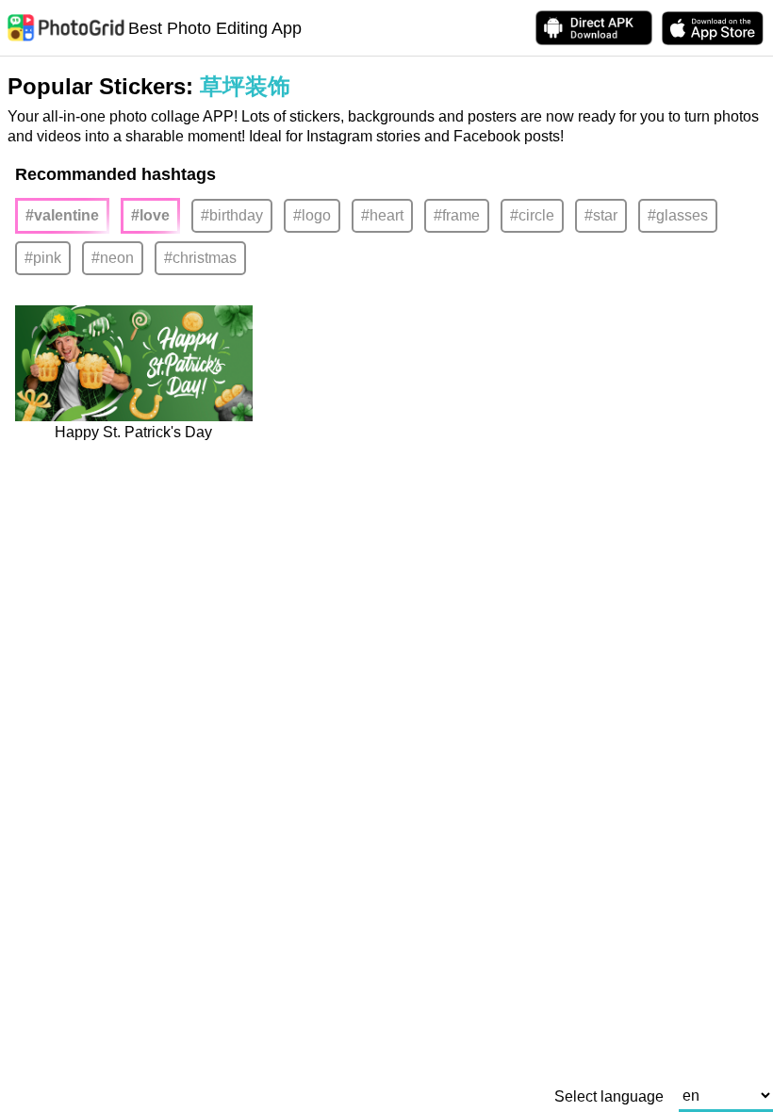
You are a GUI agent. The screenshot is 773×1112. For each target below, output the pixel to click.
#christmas (200, 258)
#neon (112, 258)
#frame (457, 215)
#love (150, 215)
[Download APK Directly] (593, 27)
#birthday (232, 215)
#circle (532, 215)
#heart (382, 215)
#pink (43, 258)
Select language (609, 1096)
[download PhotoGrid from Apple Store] (712, 28)
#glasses (678, 215)
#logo (312, 215)
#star (600, 215)
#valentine (62, 215)
